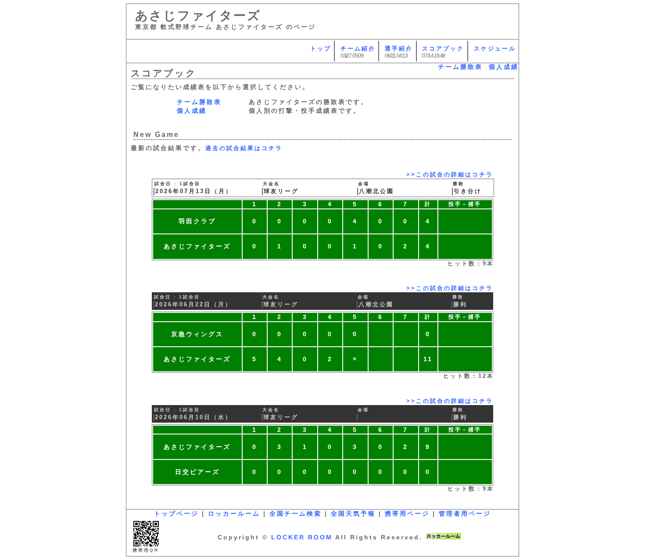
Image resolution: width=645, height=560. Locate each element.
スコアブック (443, 48)
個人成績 (504, 66)
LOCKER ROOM (302, 537)
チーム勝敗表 (460, 66)
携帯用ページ (407, 513)
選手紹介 (399, 48)
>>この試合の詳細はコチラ (449, 175)
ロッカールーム (234, 513)
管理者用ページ (465, 513)
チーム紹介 (358, 48)
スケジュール (495, 48)
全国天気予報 (353, 513)
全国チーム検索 (295, 513)
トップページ (176, 513)
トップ (320, 48)
